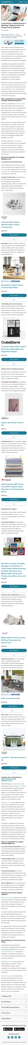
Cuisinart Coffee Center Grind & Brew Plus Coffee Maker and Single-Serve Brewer (13, 349)
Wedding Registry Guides (7, 34)
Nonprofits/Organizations (10, 1007)
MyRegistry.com (6, 780)
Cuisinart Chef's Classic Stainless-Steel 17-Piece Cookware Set (10, 224)
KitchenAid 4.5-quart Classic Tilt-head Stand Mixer (12, 286)
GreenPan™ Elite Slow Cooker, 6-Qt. (13, 758)
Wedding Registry (7, 779)
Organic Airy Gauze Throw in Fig (12, 423)
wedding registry (20, 104)
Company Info (6, 996)
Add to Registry (14, 235)
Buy (14, 239)
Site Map (24, 1042)
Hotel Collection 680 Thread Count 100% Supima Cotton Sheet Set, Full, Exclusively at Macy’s (12, 488)
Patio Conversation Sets (10, 698)
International (6, 1019)
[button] (14, 996)
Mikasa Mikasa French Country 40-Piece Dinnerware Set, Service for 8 (13, 640)
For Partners (5, 1013)
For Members (6, 1002)
